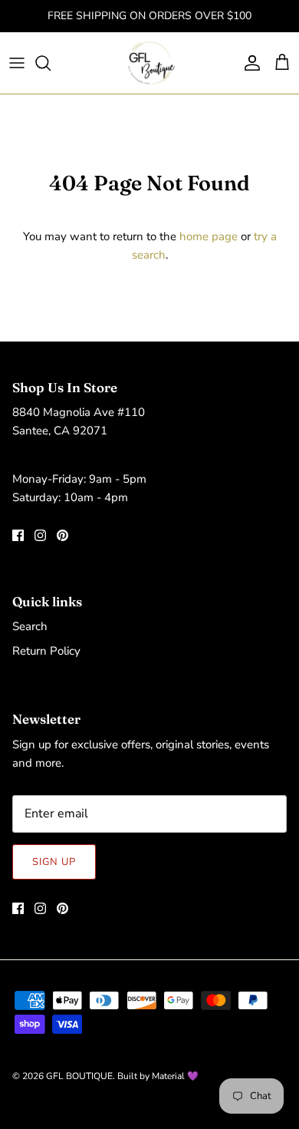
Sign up (54, 862)
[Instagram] (40, 535)
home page (208, 236)
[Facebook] (18, 535)
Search (30, 626)
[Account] (248, 63)
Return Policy (46, 651)
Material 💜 (175, 1076)
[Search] (50, 63)
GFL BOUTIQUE (79, 1076)
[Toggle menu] (17, 63)
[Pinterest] (62, 535)
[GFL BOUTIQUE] (150, 63)
